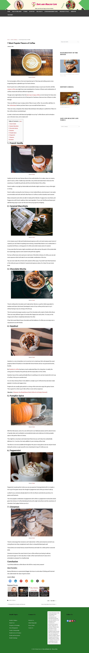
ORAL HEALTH (39, 11)
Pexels (33, 174)
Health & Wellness (14, 39)
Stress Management (13, 627)
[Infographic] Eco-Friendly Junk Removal (16, 604)
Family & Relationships (14, 630)
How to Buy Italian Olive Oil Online (48, 604)
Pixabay (33, 77)
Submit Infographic (32, 622)
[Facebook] (10, 581)
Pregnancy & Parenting (14, 625)
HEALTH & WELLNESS (16, 11)
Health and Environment (14, 635)
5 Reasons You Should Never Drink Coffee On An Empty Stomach (30, 392)
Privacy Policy (31, 625)
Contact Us (30, 627)
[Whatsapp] (32, 581)
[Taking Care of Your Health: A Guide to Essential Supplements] (70, 98)
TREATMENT (10, 14)
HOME (8, 11)
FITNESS (25, 11)
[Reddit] (26, 581)
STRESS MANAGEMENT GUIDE (51, 11)
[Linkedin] (15, 581)
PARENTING (73, 11)
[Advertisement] (44, 28)
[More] (43, 581)
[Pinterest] (21, 581)
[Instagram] (70, 621)
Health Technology (13, 637)
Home (8, 39)
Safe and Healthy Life (46, 649)
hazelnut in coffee (14, 369)
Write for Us (31, 620)
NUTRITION (31, 11)
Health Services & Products (15, 632)
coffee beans (12, 105)
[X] (37, 581)
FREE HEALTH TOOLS (64, 11)
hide (20, 121)
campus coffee (11, 89)
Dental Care (12, 622)
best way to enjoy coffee (33, 95)
